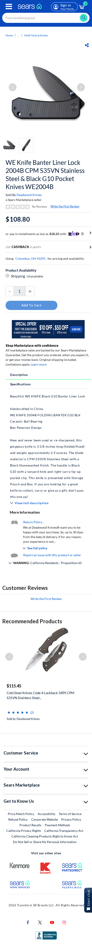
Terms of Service (70, 814)
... (18, 35)
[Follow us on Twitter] (40, 922)
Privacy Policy (71, 819)
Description (19, 375)
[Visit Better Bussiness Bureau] (46, 935)
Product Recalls (30, 825)
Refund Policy (18, 819)
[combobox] (46, 18)
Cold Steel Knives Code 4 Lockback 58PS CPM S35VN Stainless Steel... (40, 695)
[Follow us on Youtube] (52, 922)
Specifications (20, 384)
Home (9, 35)
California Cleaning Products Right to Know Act (44, 836)
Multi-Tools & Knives (36, 35)
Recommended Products (32, 621)
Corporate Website (44, 819)
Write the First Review (64, 206)
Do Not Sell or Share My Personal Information (45, 842)
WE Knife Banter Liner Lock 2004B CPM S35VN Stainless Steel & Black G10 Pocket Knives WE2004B (45, 174)
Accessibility (46, 814)
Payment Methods (57, 825)
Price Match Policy (21, 814)
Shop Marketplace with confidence (32, 345)
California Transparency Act (63, 831)
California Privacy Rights (23, 831)
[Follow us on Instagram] (64, 922)
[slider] (18, 711)
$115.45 (14, 685)
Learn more (38, 364)
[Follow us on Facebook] (27, 922)
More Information (25, 512)
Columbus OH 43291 (30, 258)
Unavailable (35, 276)
